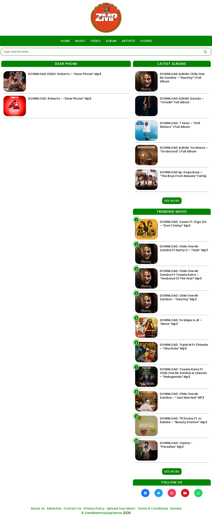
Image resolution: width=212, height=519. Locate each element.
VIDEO (96, 41)
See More (171, 201)
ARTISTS (128, 41)
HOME (65, 41)
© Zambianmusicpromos (101, 513)
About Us (38, 508)
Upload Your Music (121, 508)
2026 (127, 513)
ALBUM (111, 41)
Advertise (54, 508)
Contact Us (72, 508)
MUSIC (80, 41)
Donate (176, 508)
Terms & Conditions (152, 508)
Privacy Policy (94, 508)
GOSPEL (146, 41)
